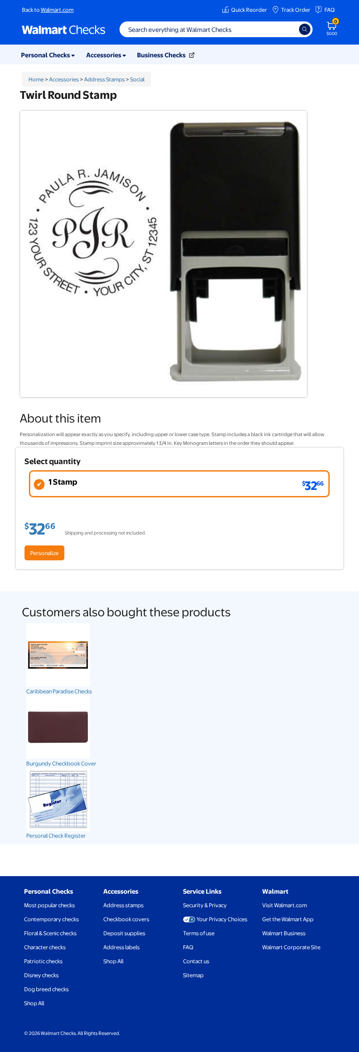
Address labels (121, 947)
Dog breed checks (46, 989)
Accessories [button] (104, 54)
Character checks (45, 947)
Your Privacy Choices (222, 919)
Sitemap (193, 975)
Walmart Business (284, 933)
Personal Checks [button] (46, 54)
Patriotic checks (43, 961)
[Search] (304, 29)
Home (36, 79)
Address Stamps (104, 79)
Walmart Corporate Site (291, 947)
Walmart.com (57, 10)
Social (137, 79)
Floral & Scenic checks (50, 933)
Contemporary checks (51, 919)
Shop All (34, 1003)
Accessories (64, 79)
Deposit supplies (124, 933)
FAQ (329, 10)
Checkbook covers (126, 919)
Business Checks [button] (162, 54)
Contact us (196, 961)
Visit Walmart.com (284, 905)
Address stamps (123, 905)
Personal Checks (48, 891)
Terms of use (199, 933)
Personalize (44, 553)
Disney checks (41, 975)
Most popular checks (49, 905)
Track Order (295, 10)
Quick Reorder (249, 10)
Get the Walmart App (287, 919)
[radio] (179, 483)
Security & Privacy (205, 905)
